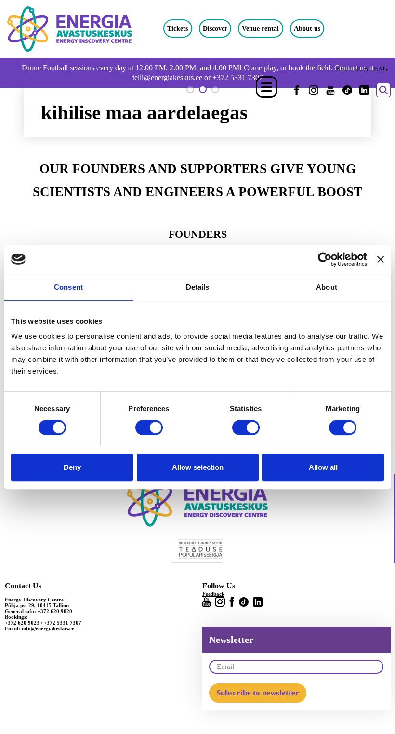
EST (342, 69)
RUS (361, 69)
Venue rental (260, 28)
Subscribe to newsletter (257, 692)
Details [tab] (198, 287)
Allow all (323, 467)
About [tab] (326, 287)
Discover (215, 28)
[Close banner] (380, 259)
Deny (72, 467)
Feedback (213, 594)
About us (307, 28)
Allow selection (198, 467)
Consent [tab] (68, 287)
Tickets (177, 28)
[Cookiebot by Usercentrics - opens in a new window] (325, 259)
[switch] (149, 427)
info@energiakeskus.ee (48, 628)
